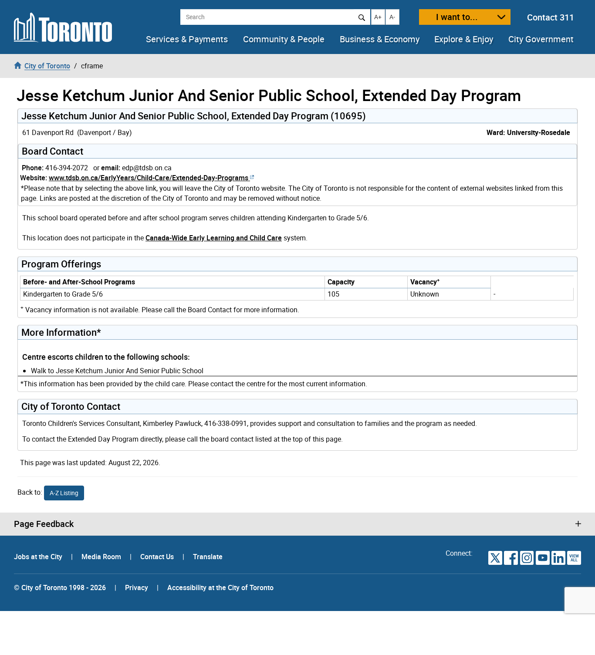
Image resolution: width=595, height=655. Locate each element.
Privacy (136, 587)
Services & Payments (187, 39)
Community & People (284, 39)
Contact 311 (550, 17)
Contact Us (158, 556)
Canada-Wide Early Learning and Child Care (213, 238)
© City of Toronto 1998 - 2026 (60, 587)
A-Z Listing (64, 493)
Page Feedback (44, 524)
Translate (208, 556)
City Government (541, 39)
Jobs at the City (39, 556)
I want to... (457, 17)
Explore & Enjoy (463, 39)
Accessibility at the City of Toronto (220, 587)
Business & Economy (379, 39)
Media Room (102, 556)
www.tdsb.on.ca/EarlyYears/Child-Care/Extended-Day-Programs (148, 177)
